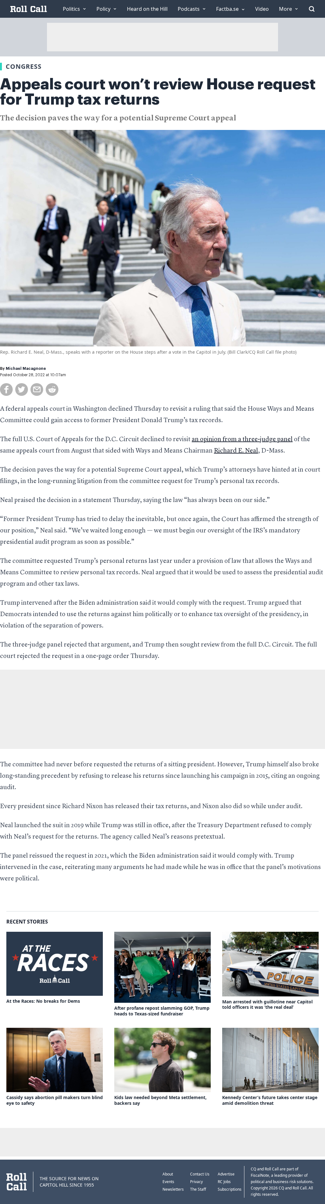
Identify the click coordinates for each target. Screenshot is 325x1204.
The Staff (198, 1189)
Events (168, 1181)
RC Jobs (224, 1181)
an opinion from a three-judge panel (242, 439)
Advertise (226, 1174)
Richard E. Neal (236, 451)
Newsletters (173, 1189)
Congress (24, 66)
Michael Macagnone (26, 368)
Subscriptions (230, 1189)
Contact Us (199, 1174)
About (167, 1174)
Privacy (196, 1181)
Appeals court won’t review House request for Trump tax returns (157, 92)
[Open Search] (311, 9)
